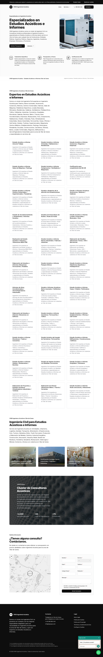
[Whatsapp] (98, 652)
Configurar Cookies (79, 627)
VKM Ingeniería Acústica (21, 7)
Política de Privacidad (79, 585)
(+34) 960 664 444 (50, 621)
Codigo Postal (66, 571)
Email (63, 564)
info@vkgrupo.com (50, 624)
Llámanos (29, 46)
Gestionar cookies (89, 2)
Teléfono (80, 564)
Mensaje (64, 577)
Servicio (80, 557)
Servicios (66, 7)
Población (80, 571)
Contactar (88, 7)
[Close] (99, 638)
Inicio (60, 7)
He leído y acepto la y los (75, 586)
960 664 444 (79, 7)
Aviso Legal (77, 617)
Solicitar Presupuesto (16, 46)
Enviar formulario (76, 591)
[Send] (98, 646)
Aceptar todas (77, 2)
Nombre (64, 557)
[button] (30, 573)
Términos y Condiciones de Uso (71, 587)
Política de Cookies (79, 619)
